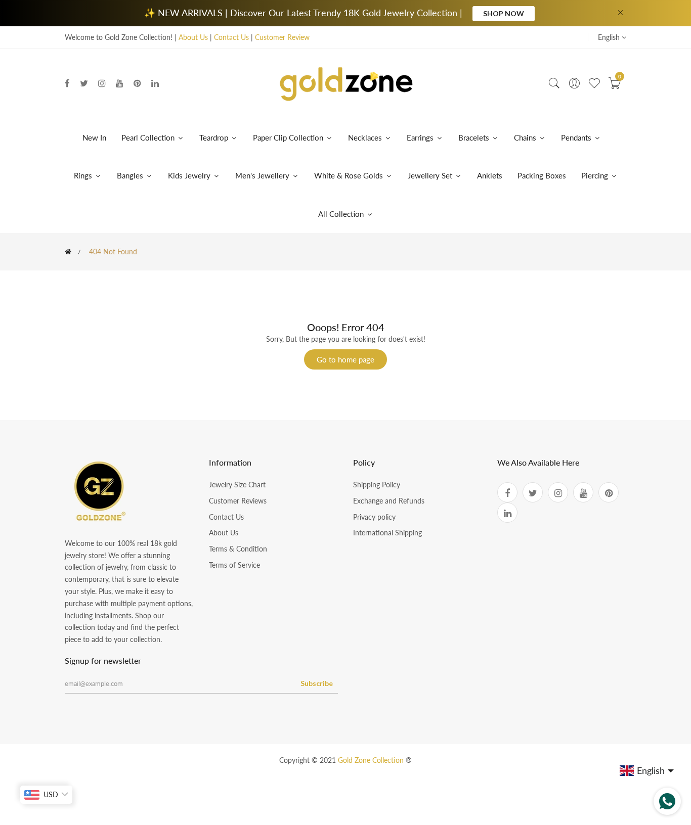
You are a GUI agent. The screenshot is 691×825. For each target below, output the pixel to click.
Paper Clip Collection (289, 137)
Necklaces (365, 137)
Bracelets (473, 137)
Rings (83, 175)
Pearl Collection (149, 137)
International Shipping (387, 532)
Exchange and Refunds (388, 500)
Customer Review (282, 37)
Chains (525, 137)
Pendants (576, 137)
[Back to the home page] (68, 251)
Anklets (489, 175)
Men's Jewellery (263, 175)
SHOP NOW (503, 13)
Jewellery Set (431, 175)
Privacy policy (374, 517)
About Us (193, 37)
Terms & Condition (238, 548)
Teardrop (214, 137)
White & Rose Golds (349, 175)
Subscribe (316, 683)
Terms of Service (234, 565)
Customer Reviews (238, 500)
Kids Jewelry (190, 175)
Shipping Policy (376, 484)
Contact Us (231, 37)
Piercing (595, 175)
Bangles (130, 175)
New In (94, 137)
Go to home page (345, 359)
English (610, 37)
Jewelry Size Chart (237, 484)
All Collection (342, 213)
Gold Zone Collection (372, 760)
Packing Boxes (541, 175)
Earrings (420, 137)
